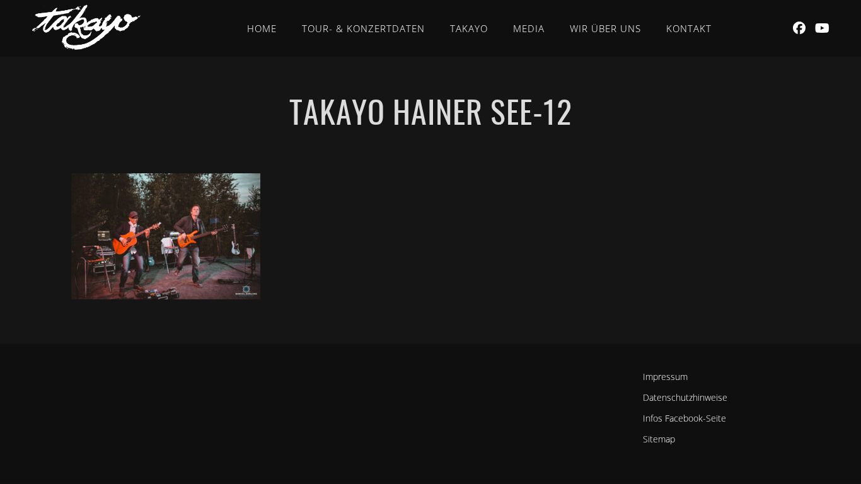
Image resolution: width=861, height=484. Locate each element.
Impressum (665, 377)
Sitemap (659, 439)
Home (262, 28)
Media (529, 28)
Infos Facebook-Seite (684, 418)
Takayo (469, 28)
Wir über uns (605, 28)
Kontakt (689, 28)
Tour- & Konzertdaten (363, 28)
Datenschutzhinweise (685, 397)
